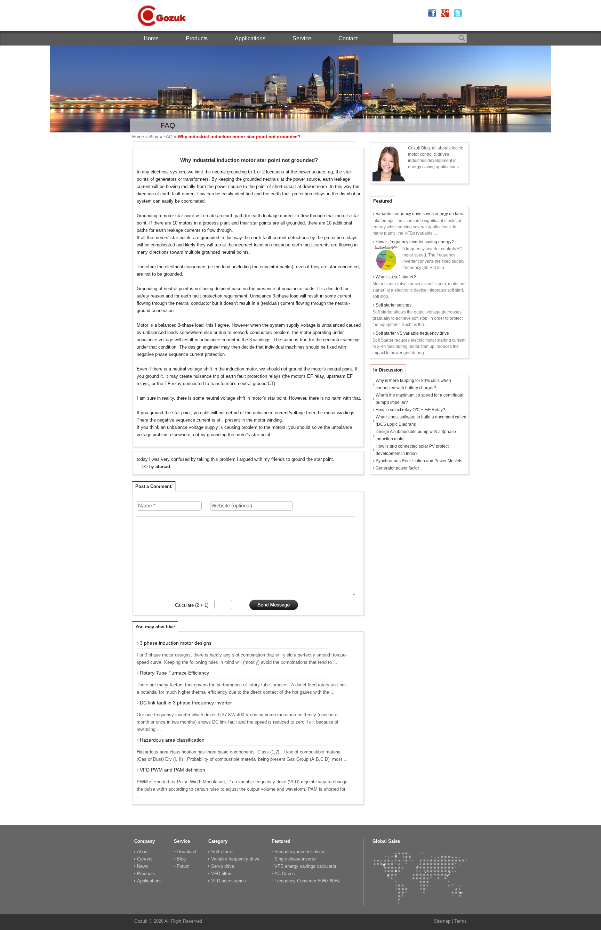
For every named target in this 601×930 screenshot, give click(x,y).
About (143, 851)
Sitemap (442, 921)
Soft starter (222, 851)
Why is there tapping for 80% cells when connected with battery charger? (413, 384)
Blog (153, 136)
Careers (145, 859)
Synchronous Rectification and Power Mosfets (419, 460)
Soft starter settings (393, 305)
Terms (460, 921)
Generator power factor (397, 468)
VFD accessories (228, 880)
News (142, 866)
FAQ (168, 136)
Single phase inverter (295, 859)
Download (186, 851)
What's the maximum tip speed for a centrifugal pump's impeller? (419, 399)
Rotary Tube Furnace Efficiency (174, 673)
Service (302, 38)
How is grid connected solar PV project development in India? (412, 450)
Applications (250, 38)
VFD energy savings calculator (305, 866)
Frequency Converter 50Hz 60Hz (307, 880)
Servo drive (222, 866)
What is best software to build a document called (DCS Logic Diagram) (421, 421)
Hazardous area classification (172, 740)
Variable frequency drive (235, 859)
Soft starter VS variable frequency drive (412, 333)
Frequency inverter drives (300, 851)
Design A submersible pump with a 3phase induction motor (416, 435)
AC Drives (284, 873)
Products (197, 38)
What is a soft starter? (396, 277)
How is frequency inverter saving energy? (415, 241)
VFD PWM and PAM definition (172, 770)
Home (151, 38)
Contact (348, 38)
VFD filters (222, 873)
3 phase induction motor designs (175, 643)
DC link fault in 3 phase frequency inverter (186, 702)
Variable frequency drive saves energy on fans (419, 213)
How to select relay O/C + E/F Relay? (410, 409)
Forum (183, 866)
